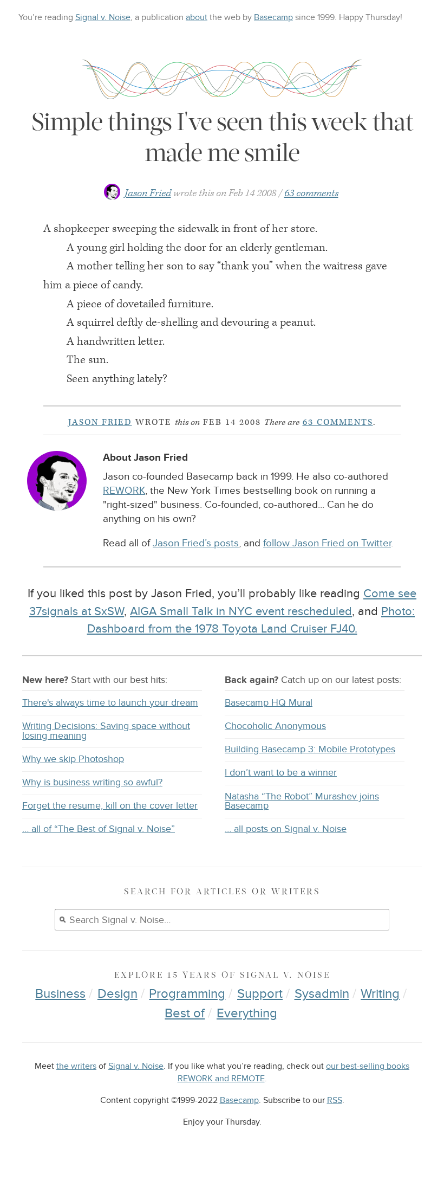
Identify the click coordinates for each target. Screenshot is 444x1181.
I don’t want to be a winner (281, 772)
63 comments (311, 193)
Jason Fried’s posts (196, 543)
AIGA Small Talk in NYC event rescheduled (241, 611)
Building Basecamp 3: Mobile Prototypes (310, 749)
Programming (187, 994)
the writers (76, 1066)
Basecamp (273, 17)
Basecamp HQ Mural (268, 702)
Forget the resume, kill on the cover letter (110, 805)
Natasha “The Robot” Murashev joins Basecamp (302, 801)
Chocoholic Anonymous (275, 726)
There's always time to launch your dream (110, 702)
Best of (185, 1013)
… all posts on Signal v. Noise (286, 829)
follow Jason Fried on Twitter (327, 543)
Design (117, 994)
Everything (247, 1013)
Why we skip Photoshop (73, 759)
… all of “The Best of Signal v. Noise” (98, 829)
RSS (334, 1100)
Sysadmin (322, 994)
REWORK (124, 491)
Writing (380, 994)
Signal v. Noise (102, 17)
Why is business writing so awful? (92, 782)
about (196, 17)
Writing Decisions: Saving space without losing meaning (106, 730)
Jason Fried (148, 193)
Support (260, 994)
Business (60, 994)
